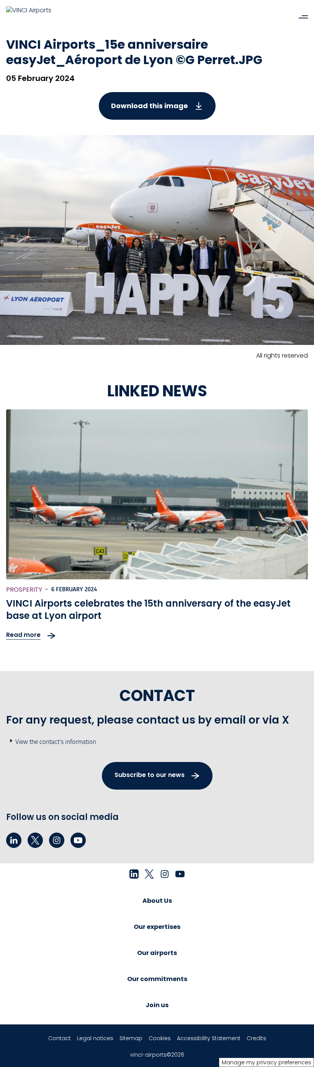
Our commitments (157, 979)
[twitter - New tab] (35, 840)
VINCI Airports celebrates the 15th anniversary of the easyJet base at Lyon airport (148, 609)
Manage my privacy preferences (266, 1062)
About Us (157, 900)
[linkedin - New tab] (13, 840)
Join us (157, 1005)
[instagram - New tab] (56, 840)
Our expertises (157, 926)
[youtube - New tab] (78, 840)
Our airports (157, 952)
